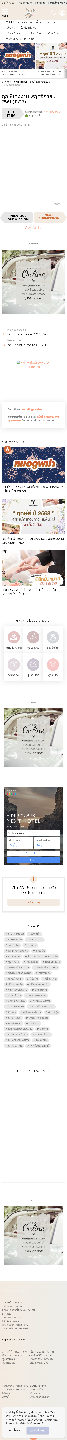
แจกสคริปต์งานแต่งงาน (20, 1029)
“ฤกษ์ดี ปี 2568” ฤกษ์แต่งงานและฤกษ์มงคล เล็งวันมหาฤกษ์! (52, 72)
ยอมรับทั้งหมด (37, 1430)
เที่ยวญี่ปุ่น (53, 1012)
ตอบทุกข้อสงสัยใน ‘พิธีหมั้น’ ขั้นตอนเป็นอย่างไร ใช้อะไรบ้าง (29, 592)
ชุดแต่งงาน (33, 648)
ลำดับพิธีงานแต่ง (16, 1001)
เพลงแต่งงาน (14, 1023)
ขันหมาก (31, 945)
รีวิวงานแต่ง (12, 39)
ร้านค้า (55, 22)
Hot (7, 449)
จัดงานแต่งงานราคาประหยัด (43, 956)
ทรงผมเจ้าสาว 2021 (18, 967)
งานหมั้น (40, 951)
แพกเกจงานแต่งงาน (18, 1040)
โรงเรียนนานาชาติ (39, 1045)
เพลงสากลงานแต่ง (38, 1018)
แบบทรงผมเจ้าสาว (18, 1034)
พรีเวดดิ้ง (13, 675)
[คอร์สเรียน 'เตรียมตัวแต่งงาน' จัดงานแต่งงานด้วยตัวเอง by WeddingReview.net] (33, 311)
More (57, 204)
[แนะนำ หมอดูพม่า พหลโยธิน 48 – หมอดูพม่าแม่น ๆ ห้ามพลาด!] (17, 56)
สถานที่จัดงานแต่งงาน (42, 1006)
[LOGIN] (62, 12)
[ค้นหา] (54, 12)
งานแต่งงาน (14, 956)
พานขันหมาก (15, 978)
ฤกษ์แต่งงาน (14, 995)
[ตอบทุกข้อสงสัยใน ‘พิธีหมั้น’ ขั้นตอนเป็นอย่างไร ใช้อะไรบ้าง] (33, 568)
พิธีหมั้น (34, 978)
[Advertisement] (33, 162)
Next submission (49, 216)
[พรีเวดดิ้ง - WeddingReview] (13, 671)
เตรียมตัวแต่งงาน (15, 33)
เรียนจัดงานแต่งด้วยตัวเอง (45, 33)
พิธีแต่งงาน (51, 978)
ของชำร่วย (53, 648)
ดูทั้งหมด (53, 675)
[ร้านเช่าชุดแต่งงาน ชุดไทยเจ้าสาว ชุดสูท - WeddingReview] (33, 644)
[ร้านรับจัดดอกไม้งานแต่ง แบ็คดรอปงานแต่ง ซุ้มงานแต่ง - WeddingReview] (33, 671)
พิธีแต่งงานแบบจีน (39, 984)
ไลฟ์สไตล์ (29, 39)
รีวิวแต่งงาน (41, 990)
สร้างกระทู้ (34, 902)
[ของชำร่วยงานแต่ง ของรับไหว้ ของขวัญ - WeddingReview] (52, 644)
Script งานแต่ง (16, 934)
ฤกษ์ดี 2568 (8, 3)
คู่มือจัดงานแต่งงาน (18, 951)
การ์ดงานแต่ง (15, 939)
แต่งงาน (44, 1029)
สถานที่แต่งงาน (38, 22)
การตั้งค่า (14, 1430)
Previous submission (18, 217)
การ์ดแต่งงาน (36, 939)
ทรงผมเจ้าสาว (52, 962)
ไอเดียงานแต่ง (24, 3)
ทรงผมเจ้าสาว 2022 (47, 967)
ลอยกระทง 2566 (37, 995)
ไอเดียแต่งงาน (28, 28)
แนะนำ (21, 22)
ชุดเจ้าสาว (13, 962)
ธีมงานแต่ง (44, 973)
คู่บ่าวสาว (11, 28)
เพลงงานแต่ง (14, 1018)
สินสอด (12, 1012)
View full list (33, 227)
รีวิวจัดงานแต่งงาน (17, 990)
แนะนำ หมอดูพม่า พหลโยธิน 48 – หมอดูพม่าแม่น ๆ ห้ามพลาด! (16, 72)
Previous (2, 60)
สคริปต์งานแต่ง (16, 1006)
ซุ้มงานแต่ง (33, 675)
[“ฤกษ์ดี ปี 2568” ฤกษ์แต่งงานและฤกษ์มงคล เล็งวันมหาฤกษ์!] (33, 516)
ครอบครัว (40, 3)
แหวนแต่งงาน (15, 1045)
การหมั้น (35, 934)
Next (65, 60)
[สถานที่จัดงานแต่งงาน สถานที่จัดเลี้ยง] (13, 644)
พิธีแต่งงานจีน (15, 984)
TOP (10, 22)
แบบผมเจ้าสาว (42, 1034)
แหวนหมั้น (41, 1040)
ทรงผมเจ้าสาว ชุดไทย (19, 973)
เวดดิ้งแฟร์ (34, 1023)
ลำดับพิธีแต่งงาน (41, 1001)
